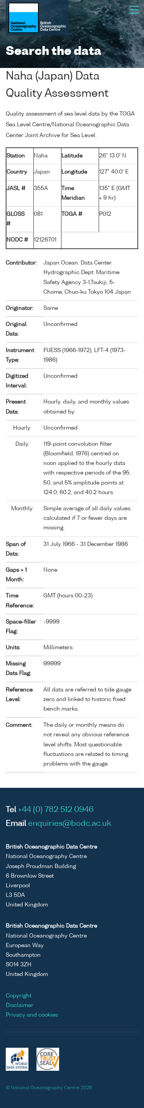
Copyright (18, 996)
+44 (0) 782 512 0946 (56, 810)
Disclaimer (19, 1005)
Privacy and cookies (32, 1015)
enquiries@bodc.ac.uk (69, 824)
